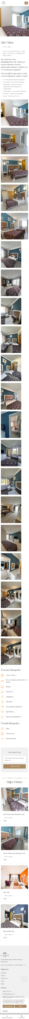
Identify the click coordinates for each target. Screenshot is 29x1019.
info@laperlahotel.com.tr (9, 994)
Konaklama (3, 973)
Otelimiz (3, 975)
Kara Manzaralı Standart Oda (13, 814)
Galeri (2, 981)
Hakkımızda (4, 978)
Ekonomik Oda (8, 931)
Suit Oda (6, 892)
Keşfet (5, 821)
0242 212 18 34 (7, 991)
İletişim (2, 983)
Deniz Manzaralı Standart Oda (14, 853)
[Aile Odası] (14, 112)
